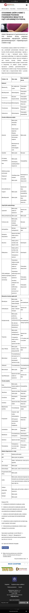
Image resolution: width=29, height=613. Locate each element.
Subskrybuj (23, 602)
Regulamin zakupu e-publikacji (17, 584)
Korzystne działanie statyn (20, 558)
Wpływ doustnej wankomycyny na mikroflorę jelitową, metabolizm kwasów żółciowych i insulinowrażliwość (12, 554)
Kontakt (20, 587)
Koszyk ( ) (14, 1)
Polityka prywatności (12, 587)
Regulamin (7, 584)
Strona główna (6, 8)
